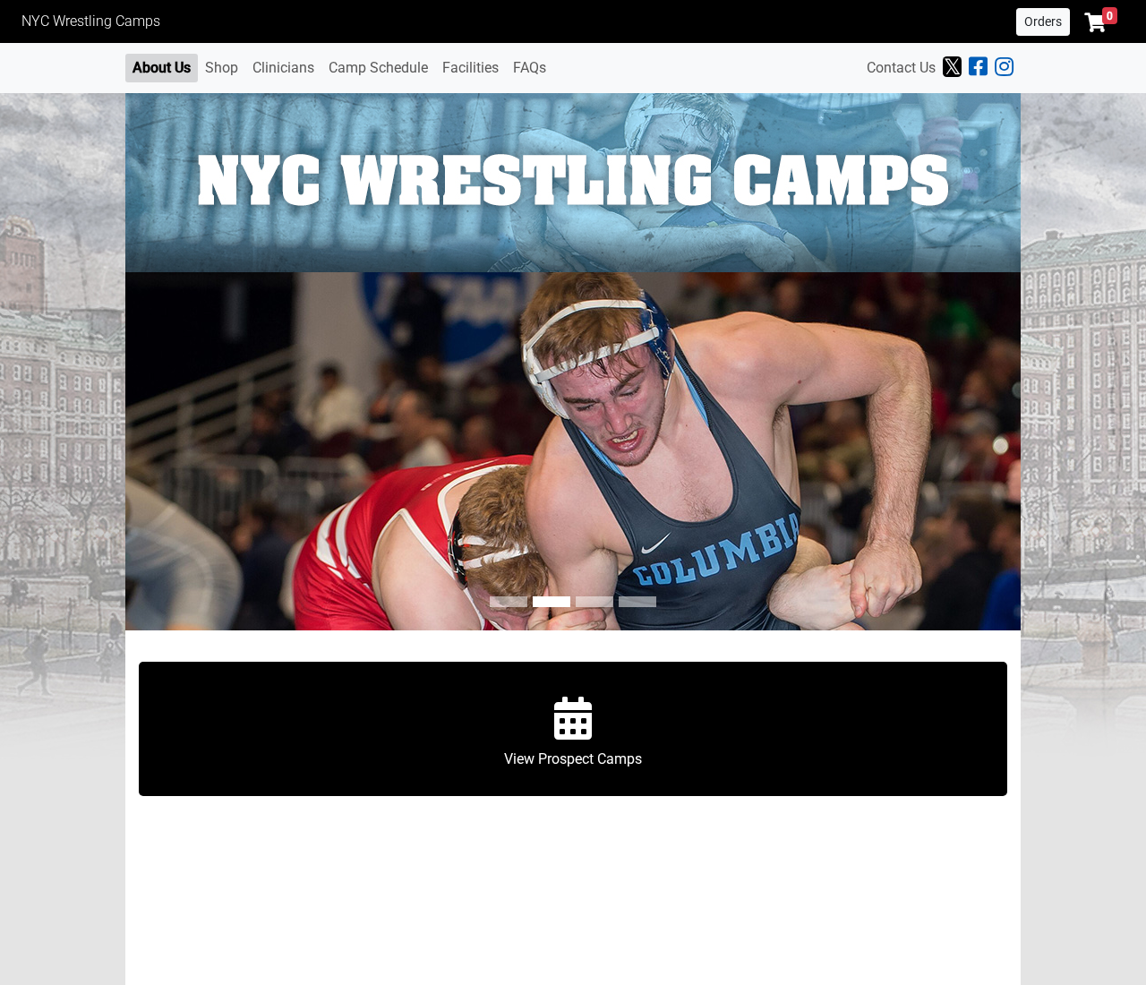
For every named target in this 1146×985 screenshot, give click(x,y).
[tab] (508, 601)
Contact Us (901, 67)
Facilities (470, 67)
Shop (221, 67)
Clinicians (283, 67)
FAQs (529, 67)
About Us (162, 67)
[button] (1100, 22)
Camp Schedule (378, 67)
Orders (1043, 21)
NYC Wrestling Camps (90, 21)
